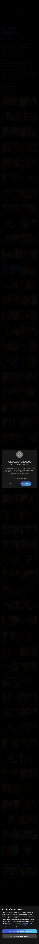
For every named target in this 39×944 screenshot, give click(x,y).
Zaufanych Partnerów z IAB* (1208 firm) (18, 923)
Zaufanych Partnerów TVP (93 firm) (19, 925)
